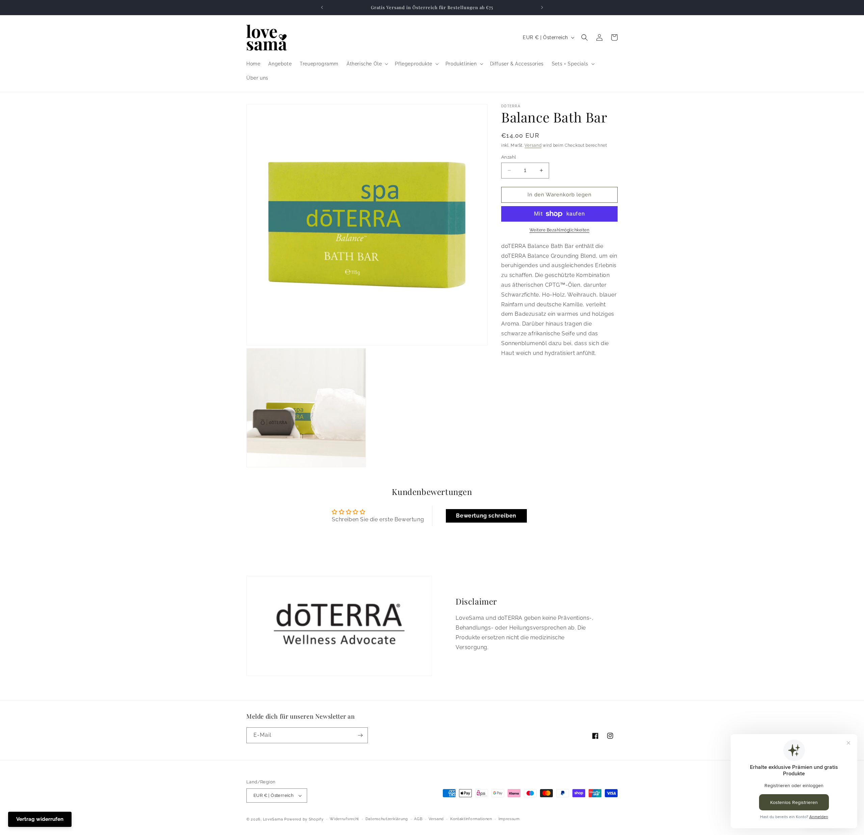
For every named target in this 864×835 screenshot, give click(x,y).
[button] (367, 64)
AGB (418, 819)
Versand (532, 145)
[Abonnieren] (360, 735)
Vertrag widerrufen (39, 819)
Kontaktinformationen (471, 819)
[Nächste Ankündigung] (542, 7)
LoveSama (273, 819)
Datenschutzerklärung (387, 819)
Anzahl (508, 157)
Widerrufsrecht (344, 819)
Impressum (509, 819)
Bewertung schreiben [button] (486, 515)
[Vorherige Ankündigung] (322, 7)
